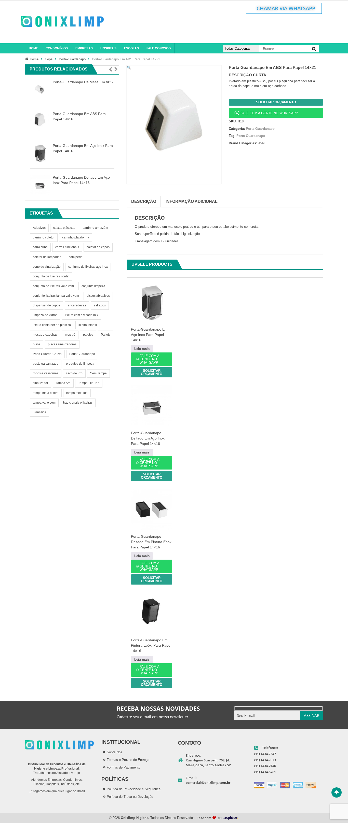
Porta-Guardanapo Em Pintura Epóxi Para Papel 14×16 (151, 645)
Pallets (105, 334)
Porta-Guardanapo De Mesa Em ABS (83, 82)
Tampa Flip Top (88, 383)
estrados (100, 305)
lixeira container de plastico (52, 325)
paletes (88, 334)
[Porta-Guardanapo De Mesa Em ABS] (40, 89)
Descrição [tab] (143, 201)
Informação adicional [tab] (192, 201)
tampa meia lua (77, 393)
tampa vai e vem (44, 402)
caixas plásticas (64, 228)
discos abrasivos (98, 295)
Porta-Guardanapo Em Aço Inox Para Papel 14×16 (149, 334)
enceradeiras (77, 305)
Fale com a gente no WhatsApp (269, 113)
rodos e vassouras (45, 373)
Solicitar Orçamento (276, 102)
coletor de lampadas (47, 257)
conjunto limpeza (93, 286)
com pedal (76, 257)
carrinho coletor (44, 237)
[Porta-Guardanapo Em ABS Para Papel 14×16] (40, 121)
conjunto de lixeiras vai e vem (53, 286)
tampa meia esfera (46, 393)
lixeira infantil (87, 325)
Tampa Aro (63, 383)
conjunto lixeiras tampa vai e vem (56, 295)
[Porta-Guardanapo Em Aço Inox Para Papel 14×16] (40, 153)
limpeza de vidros (45, 315)
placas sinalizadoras (62, 344)
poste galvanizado (45, 363)
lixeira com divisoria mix (81, 315)
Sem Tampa (98, 373)
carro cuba (40, 247)
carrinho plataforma (75, 237)
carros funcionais (67, 247)
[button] (110, 70)
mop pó (70, 334)
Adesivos (39, 228)
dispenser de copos (46, 305)
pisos (36, 344)
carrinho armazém (95, 228)
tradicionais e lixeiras (77, 402)
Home (34, 59)
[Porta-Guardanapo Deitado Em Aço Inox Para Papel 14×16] (40, 185)
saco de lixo (74, 373)
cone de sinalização (47, 266)
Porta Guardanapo (82, 354)
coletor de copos (98, 247)
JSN (261, 143)
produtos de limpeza (80, 363)
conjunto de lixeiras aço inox (88, 266)
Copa (48, 59)
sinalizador (40, 383)
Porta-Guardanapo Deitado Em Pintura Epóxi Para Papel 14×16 (151, 541)
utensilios (39, 412)
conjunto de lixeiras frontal (51, 276)
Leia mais (142, 349)
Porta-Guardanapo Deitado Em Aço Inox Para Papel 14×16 (148, 438)
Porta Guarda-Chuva (47, 354)
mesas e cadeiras (45, 334)
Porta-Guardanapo (72, 59)
